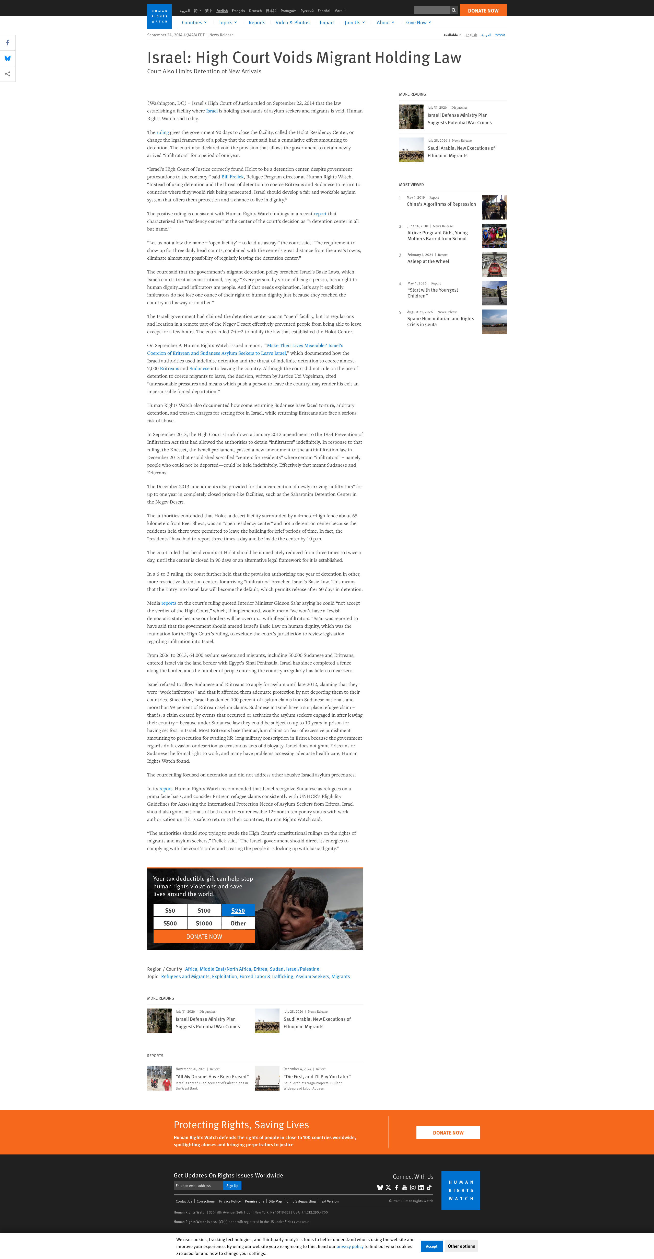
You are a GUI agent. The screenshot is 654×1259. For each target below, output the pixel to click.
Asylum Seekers (312, 976)
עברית (500, 34)
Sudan (277, 968)
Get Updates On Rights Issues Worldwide (228, 1175)
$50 (170, 910)
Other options (461, 1246)
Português (289, 10)
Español (324, 10)
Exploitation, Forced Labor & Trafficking (252, 976)
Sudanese (199, 368)
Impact (327, 22)
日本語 (271, 10)
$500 (170, 923)
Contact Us (184, 1201)
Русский (307, 10)
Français (238, 10)
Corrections (206, 1201)
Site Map (275, 1201)
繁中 (208, 10)
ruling (162, 132)
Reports (257, 22)
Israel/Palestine (302, 968)
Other (238, 923)
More (341, 10)
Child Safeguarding (301, 1201)
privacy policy (350, 1246)
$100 (204, 910)
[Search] (454, 10)
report (320, 213)
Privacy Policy (230, 1201)
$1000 (204, 923)
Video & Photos (293, 22)
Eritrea (260, 968)
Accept (432, 1246)
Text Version (329, 1201)
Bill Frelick (232, 176)
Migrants (341, 976)
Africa (191, 968)
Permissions (254, 1201)
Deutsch (255, 10)
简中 (197, 10)
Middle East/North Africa (225, 968)
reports (168, 603)
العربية (185, 10)
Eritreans (169, 368)
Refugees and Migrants (185, 976)
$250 (238, 910)
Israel (212, 110)
